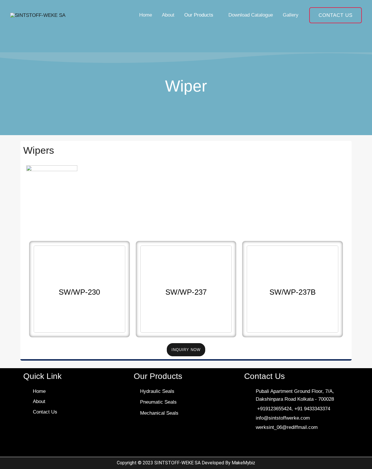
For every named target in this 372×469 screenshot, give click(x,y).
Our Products (198, 15)
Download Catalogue (250, 15)
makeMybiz (243, 463)
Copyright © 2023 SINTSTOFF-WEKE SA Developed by (174, 463)
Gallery (290, 15)
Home (145, 15)
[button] (335, 15)
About (168, 15)
